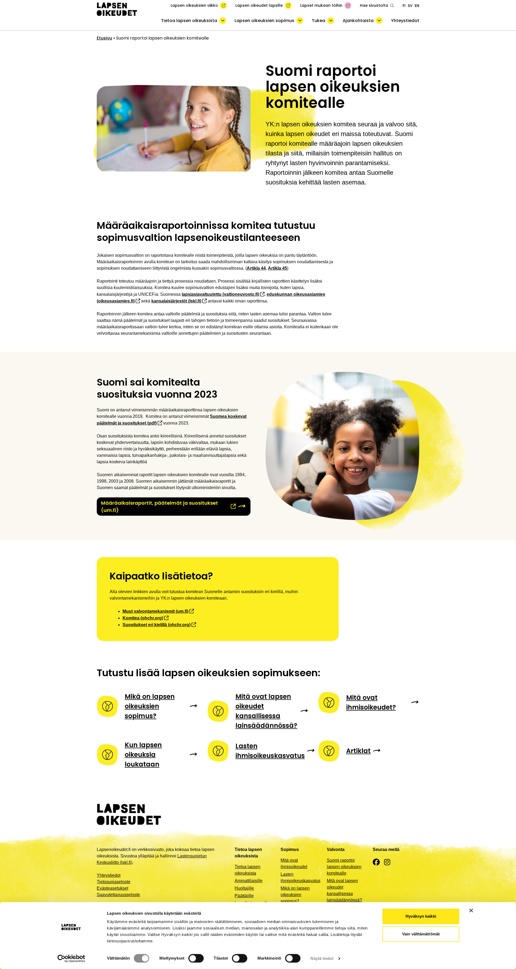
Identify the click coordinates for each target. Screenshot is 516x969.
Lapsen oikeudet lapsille (259, 5)
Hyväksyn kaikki (421, 916)
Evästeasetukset (112, 888)
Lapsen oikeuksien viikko (194, 5)
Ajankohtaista (358, 20)
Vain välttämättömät (421, 934)
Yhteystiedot (405, 20)
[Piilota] (222, 20)
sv (410, 5)
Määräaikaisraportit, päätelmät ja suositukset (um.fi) (159, 507)
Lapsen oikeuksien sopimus (264, 20)
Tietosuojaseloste (113, 881)
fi (404, 5)
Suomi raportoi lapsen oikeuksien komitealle (344, 866)
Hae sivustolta (374, 5)
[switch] (196, 958)
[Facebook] (376, 862)
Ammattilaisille (249, 880)
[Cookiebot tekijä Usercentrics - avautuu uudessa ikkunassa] (71, 958)
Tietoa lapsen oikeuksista (189, 20)
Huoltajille (244, 888)
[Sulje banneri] (471, 910)
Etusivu (104, 38)
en (417, 5)
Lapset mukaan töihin (321, 5)
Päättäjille (244, 895)
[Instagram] (387, 862)
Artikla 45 (277, 268)
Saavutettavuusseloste (118, 894)
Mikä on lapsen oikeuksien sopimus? (295, 894)
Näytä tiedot (321, 958)
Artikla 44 (256, 268)
